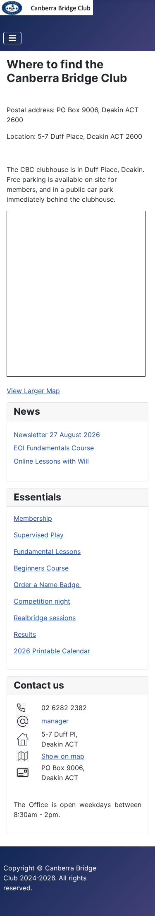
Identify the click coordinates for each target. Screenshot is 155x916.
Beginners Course (41, 568)
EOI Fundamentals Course (54, 448)
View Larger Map (33, 391)
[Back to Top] (140, 900)
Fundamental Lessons (47, 551)
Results (25, 634)
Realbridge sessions (45, 618)
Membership (33, 518)
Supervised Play (39, 535)
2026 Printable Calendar (52, 651)
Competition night (42, 601)
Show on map (62, 756)
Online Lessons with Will (51, 461)
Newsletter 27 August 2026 (57, 434)
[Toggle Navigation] (12, 38)
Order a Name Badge (47, 584)
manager (55, 721)
